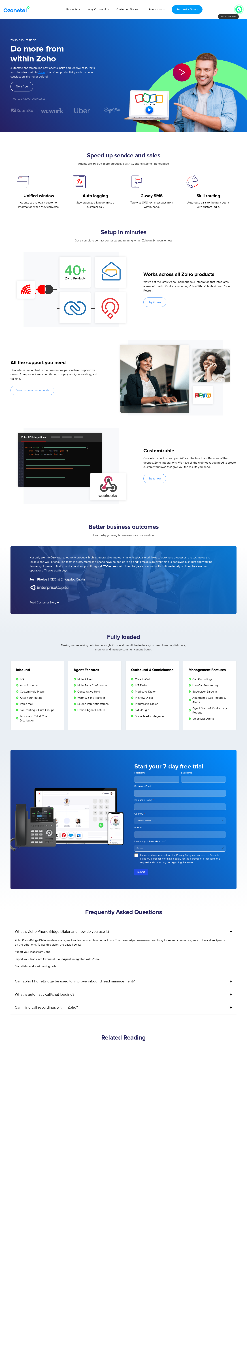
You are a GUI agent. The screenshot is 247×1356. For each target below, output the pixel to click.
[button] (182, 72)
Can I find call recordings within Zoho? (46, 1007)
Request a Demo (186, 9)
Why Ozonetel (97, 9)
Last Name (186, 772)
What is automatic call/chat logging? (44, 994)
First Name (139, 772)
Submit (141, 871)
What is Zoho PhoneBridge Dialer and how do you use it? (62, 931)
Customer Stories (127, 9)
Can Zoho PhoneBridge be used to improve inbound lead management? (75, 981)
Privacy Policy (183, 855)
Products (71, 9)
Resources (155, 9)
